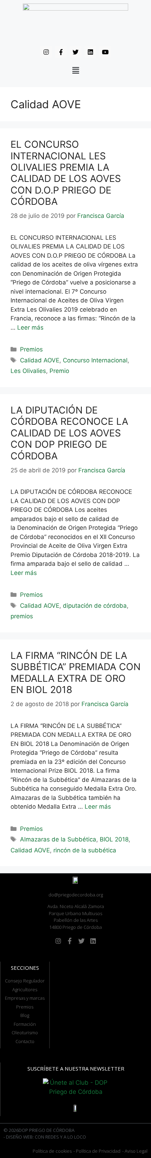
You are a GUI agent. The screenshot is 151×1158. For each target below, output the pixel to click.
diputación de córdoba (95, 605)
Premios (31, 349)
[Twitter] (75, 52)
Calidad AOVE (39, 360)
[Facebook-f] (61, 52)
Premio (59, 370)
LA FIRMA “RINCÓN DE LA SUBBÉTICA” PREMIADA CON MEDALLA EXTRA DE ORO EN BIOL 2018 (75, 673)
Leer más (30, 327)
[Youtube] (105, 52)
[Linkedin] (90, 52)
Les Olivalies (28, 370)
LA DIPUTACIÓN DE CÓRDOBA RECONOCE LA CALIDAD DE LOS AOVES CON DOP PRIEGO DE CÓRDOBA (69, 433)
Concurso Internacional (95, 360)
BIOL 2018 (114, 839)
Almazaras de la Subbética (58, 839)
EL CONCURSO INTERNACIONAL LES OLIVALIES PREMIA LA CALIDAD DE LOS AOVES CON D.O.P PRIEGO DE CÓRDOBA (66, 173)
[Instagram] (46, 52)
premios (22, 616)
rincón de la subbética (84, 850)
